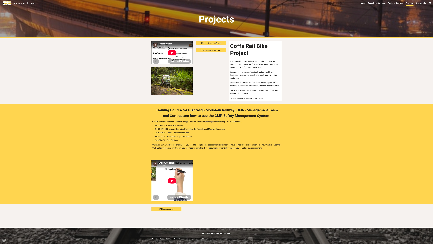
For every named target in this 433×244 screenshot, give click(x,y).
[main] (216, 19)
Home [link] (362, 3)
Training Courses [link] (395, 3)
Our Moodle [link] (421, 3)
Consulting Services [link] (376, 3)
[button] (430, 3)
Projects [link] (409, 3)
